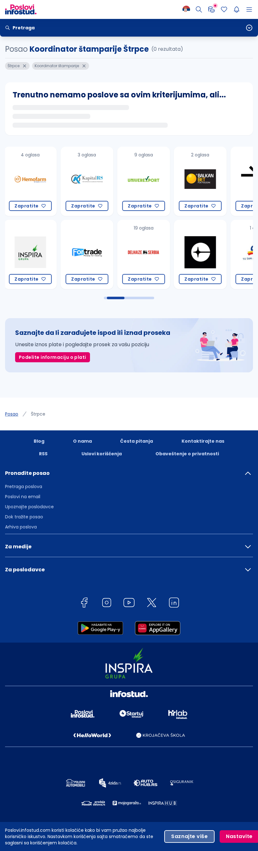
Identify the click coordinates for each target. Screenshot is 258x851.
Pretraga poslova (23, 486)
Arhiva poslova (21, 527)
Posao (11, 414)
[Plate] (211, 9)
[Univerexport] (139, 181)
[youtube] (129, 603)
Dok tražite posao (24, 517)
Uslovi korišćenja (101, 454)
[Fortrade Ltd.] (82, 254)
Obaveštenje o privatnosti (187, 454)
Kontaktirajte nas (203, 441)
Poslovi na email (22, 496)
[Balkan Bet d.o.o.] (196, 181)
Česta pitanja (136, 441)
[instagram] (106, 603)
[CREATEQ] (196, 254)
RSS (43, 454)
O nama (82, 441)
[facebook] (84, 603)
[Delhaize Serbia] (139, 254)
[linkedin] (174, 603)
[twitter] (151, 603)
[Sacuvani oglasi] (224, 9)
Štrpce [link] (38, 414)
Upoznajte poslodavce (29, 507)
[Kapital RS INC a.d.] (82, 181)
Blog (39, 441)
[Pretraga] (199, 9)
